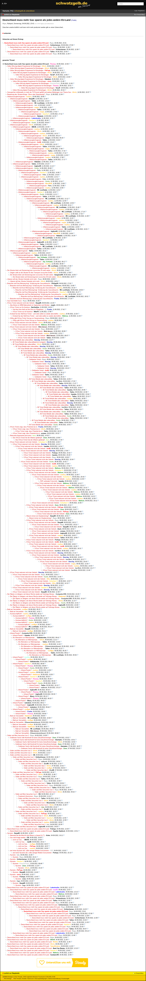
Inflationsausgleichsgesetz (16, 96)
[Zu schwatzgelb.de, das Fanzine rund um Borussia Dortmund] (73, 5)
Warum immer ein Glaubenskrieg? (37, 516)
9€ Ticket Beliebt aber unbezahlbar (21, 340)
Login (135, 10)
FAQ (12, 11)
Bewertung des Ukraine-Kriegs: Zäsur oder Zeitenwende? (26, 94)
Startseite (6, 11)
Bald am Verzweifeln (14, 609)
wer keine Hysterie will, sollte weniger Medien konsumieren (29, 850)
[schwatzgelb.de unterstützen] (62, 966)
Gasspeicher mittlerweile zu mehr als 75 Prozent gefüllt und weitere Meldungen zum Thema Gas (39, 92)
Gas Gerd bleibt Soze (14, 301)
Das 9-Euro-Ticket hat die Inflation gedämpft (27, 438)
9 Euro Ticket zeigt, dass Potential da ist (23, 427)
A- (3, 4)
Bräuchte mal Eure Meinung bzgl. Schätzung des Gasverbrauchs (28, 283)
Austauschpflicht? (16, 614)
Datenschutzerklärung (54, 978)
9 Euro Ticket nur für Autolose (20, 307)
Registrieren (141, 10)
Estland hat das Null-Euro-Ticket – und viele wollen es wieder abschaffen (34, 314)
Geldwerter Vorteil (35, 359)
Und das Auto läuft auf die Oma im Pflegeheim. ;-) (29, 309)
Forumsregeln (65, 978)
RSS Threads (17, 978)
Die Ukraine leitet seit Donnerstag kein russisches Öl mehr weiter (28, 270)
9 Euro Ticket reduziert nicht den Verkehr (20, 303)
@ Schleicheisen (49, 23)
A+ (5, 3)
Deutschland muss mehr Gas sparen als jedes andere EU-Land (28, 45)
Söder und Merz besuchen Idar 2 (32, 763)
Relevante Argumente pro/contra (20, 435)
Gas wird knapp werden (17, 837)
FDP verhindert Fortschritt (48, 481)
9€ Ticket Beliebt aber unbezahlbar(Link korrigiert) (29, 342)
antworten (7, 33)
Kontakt (24, 978)
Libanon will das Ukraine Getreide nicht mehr (22, 279)
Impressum (30, 978)
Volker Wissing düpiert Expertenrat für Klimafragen (24, 66)
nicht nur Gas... (18, 840)
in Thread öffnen (140, 14)
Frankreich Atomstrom (25, 796)
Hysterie (10, 833)
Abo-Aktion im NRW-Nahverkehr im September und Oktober (30, 305)
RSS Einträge (7, 978)
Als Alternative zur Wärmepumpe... (24, 637)
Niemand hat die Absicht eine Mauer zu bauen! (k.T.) (27, 835)
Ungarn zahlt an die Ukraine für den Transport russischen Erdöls (31, 272)
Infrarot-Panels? (15, 633)
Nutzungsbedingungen (41, 978)
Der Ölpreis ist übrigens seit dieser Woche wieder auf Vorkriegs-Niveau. (30, 594)
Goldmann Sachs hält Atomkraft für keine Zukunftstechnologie (30, 737)
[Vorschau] (74, 45)
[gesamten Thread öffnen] (71, 64)
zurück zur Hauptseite (11, 14)
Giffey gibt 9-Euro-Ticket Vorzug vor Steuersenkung (27, 318)
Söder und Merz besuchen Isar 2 (18, 735)
